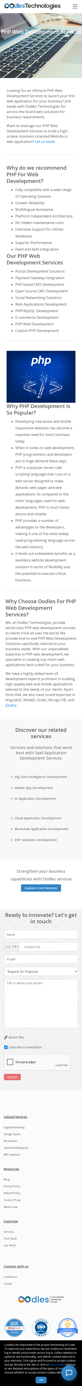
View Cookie (57, 1364)
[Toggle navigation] (77, 6)
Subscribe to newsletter (25, 1047)
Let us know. (45, 141)
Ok (41, 1380)
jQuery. (11, 705)
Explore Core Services (41, 888)
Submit (12, 1077)
